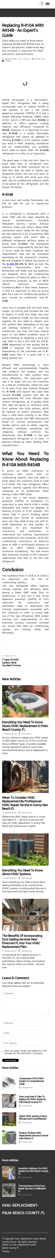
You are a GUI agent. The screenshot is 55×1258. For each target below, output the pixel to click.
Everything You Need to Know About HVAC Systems (22, 872)
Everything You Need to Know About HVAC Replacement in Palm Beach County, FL (25, 725)
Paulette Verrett (11, 59)
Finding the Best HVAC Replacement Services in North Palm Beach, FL (33, 1135)
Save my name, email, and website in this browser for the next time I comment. (26, 1052)
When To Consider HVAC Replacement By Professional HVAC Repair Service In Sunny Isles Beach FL (25, 803)
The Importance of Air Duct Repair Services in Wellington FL (32, 1188)
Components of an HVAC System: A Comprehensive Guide (31, 1081)
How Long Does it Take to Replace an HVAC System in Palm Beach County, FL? (32, 1099)
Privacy (5, 1251)
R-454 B (12, 264)
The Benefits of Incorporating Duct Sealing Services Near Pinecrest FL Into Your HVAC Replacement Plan (22, 941)
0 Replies (8, 61)
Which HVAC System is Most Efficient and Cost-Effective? (33, 1117)
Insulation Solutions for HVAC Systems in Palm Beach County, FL (33, 1171)
